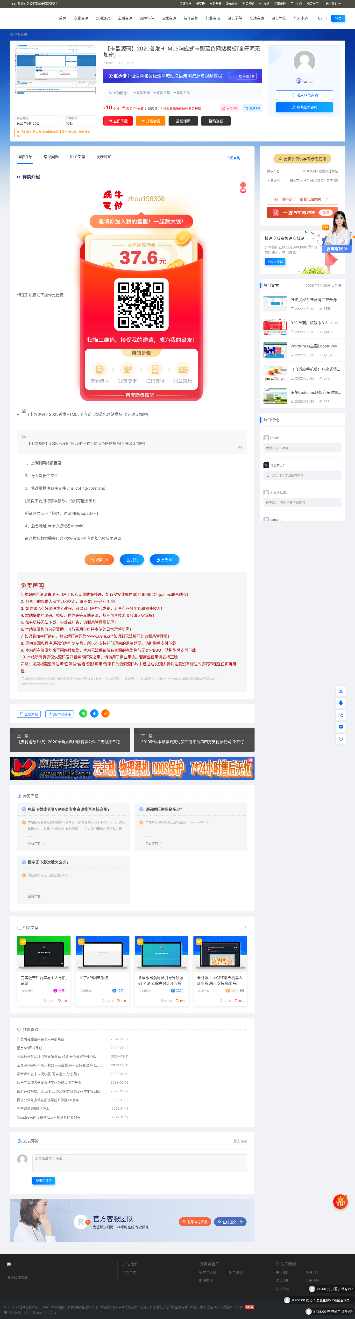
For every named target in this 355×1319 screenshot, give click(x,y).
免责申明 (313, 4)
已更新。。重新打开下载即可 (285, 502)
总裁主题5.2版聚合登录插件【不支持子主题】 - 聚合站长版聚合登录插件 (334, 1289)
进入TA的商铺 (307, 95)
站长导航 (278, 18)
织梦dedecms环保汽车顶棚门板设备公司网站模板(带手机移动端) (316, 392)
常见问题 (51, 156)
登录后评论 (44, 1181)
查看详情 (34, 843)
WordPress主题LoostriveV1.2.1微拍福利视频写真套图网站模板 (316, 346)
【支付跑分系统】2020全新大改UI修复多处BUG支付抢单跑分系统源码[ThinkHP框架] (70, 741)
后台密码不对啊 (277, 448)
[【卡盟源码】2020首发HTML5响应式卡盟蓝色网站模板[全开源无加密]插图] (134, 414)
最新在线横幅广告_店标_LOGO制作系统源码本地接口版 (58, 1091)
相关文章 (77, 156)
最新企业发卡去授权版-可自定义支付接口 (48, 1074)
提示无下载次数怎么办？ (49, 862)
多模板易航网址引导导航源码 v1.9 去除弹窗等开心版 (160, 980)
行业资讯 (213, 18)
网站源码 (103, 18)
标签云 (200, 4)
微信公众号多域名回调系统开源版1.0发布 (48, 1100)
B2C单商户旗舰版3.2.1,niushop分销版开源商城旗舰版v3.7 (316, 322)
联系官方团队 (197, 1222)
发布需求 (232, 4)
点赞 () (231, 108)
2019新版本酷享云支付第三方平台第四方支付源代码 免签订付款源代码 (194, 741)
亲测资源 (125, 18)
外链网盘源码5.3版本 (33, 1109)
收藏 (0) (254, 108)
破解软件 (147, 18)
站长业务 (282, 1289)
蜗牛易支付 (207, 1272)
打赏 (134, 560)
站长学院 (234, 18)
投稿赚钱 (280, 4)
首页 (62, 18)
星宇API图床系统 (93, 977)
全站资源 (256, 18)
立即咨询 (233, 158)
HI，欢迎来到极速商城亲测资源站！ (35, 4)
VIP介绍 (264, 4)
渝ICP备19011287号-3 (40, 1313)
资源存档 (185, 4)
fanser (308, 81)
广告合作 (129, 1272)
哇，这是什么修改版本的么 (285, 475)
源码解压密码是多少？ (164, 809)
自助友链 (215, 4)
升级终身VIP (153, 108)
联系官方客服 (306, 107)
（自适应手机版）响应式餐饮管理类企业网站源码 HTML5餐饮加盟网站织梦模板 (316, 369)
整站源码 (110, 63)
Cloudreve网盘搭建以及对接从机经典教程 (48, 1117)
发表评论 (104, 156)
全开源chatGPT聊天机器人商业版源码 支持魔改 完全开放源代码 (220, 980)
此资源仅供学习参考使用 (305, 158)
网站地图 (14, 1313)
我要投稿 (20, 34)
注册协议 (312, 1280)
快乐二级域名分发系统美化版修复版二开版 (49, 1082)
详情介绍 (25, 156)
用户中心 (296, 4)
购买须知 (248, 4)
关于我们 (282, 1272)
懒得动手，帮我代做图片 (301, 199)
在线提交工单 (233, 1222)
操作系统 (191, 18)
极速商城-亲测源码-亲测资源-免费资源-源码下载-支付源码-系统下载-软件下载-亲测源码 (72, 678)
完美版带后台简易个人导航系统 (43, 980)
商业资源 (81, 18)
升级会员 (249, 76)
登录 (338, 18)
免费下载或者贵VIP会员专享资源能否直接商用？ (69, 809)
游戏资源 (169, 18)
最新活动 (183, 121)
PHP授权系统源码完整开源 (314, 299)
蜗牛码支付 (237, 1272)
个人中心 (300, 18)
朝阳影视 (206, 1280)
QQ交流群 (275, 261)
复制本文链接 (61, 714)
